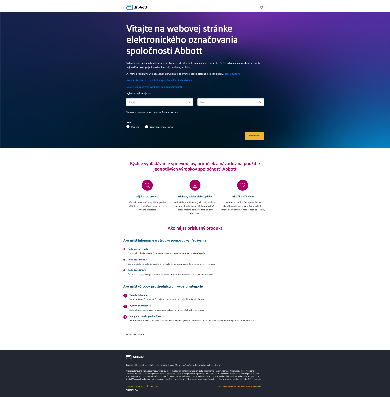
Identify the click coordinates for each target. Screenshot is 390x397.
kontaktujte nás (233, 73)
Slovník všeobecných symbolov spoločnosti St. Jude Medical (159, 80)
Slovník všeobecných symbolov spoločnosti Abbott (154, 87)
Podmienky (155, 387)
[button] (261, 7)
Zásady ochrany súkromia (135, 387)
